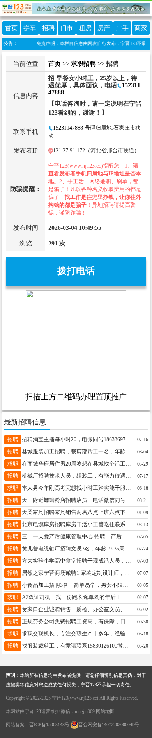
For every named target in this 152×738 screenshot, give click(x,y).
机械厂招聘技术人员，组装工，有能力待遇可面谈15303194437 (76, 476)
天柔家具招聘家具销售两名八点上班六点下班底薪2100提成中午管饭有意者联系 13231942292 (76, 512)
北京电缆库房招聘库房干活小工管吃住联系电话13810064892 (76, 524)
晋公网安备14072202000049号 (108, 724)
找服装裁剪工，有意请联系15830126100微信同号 (76, 646)
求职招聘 (83, 63)
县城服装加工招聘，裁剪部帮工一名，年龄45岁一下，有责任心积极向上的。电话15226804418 (76, 452)
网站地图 (105, 711)
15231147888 (68, 128)
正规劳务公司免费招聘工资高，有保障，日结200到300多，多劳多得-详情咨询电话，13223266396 (76, 621)
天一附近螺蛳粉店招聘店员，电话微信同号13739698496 (76, 500)
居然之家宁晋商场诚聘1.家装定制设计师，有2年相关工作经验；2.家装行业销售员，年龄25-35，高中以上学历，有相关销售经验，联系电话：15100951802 (76, 573)
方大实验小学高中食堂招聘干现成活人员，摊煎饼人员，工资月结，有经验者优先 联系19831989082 (76, 561)
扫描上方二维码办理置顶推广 (76, 396)
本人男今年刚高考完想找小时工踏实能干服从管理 (76, 488)
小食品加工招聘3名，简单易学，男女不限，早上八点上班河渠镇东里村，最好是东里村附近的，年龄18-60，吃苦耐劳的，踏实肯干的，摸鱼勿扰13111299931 (76, 585)
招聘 (48, 28)
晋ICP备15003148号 (49, 724)
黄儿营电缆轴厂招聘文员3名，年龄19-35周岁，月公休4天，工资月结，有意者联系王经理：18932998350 (76, 549)
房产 (103, 28)
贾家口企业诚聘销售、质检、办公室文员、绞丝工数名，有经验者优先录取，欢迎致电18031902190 (76, 609)
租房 (85, 28)
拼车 (29, 28)
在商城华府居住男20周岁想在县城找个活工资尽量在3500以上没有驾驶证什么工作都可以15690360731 (76, 464)
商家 (140, 28)
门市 (66, 28)
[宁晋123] (76, 7)
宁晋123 (33, 711)
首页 (11, 28)
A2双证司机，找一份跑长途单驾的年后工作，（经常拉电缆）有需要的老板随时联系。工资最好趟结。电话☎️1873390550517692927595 (76, 597)
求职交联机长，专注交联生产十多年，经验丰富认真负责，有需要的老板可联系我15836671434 (76, 634)
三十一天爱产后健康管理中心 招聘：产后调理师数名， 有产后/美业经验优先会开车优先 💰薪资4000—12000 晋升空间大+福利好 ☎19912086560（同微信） (76, 537)
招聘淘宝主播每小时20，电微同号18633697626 (76, 439)
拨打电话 (76, 271)
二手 (122, 28)
